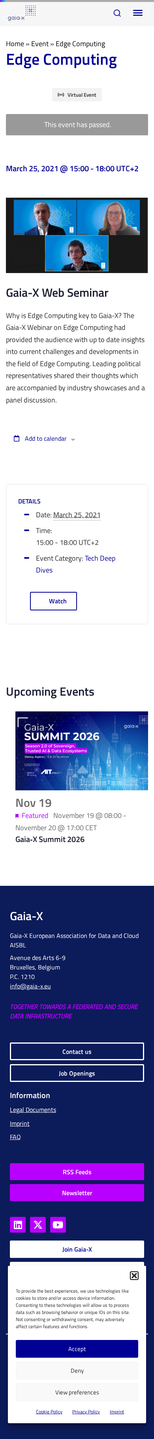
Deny (77, 1370)
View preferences (77, 1392)
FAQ (15, 1136)
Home (15, 43)
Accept (77, 1348)
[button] (134, 1276)
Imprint (117, 1411)
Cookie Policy (49, 1411)
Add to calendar (45, 438)
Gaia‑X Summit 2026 (50, 839)
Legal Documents (33, 1109)
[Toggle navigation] (136, 13)
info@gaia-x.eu (30, 986)
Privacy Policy (86, 1411)
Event (40, 43)
